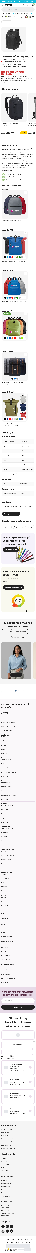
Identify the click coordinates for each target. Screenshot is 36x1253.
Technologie (6, 827)
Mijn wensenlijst (6, 1193)
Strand (3, 901)
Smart (3, 841)
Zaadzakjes (5, 970)
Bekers (3, 749)
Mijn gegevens (6, 1183)
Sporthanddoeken (7, 855)
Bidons (3, 745)
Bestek (3, 951)
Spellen (3, 924)
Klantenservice (8, 1125)
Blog (2, 1167)
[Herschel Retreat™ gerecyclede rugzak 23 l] (15, 366)
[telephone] (24, 5)
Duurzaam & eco (7, 964)
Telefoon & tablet (7, 828)
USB (2, 845)
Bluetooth (4, 832)
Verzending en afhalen (9, 1139)
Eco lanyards (5, 974)
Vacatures (4, 1170)
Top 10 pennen (6, 760)
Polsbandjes (5, 714)
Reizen (3, 920)
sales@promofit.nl (15, 80)
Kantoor (4, 804)
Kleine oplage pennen (8, 772)
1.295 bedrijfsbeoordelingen (11, 64)
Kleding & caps (7, 872)
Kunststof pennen (7, 768)
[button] (12, 16)
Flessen (3, 737)
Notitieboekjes (6, 814)
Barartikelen (5, 947)
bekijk (23, 132)
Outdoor (4, 895)
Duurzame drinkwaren (8, 978)
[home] (9, 5)
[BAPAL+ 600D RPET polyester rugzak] (15, 285)
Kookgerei (4, 943)
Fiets (3, 914)
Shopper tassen (6, 791)
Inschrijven (18, 1007)
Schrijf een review (11, 514)
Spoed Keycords (6, 730)
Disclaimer (19, 1242)
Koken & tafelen (7, 941)
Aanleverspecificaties (8, 1142)
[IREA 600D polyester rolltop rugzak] (15, 245)
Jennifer (16, 675)
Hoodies (4, 887)
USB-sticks (4, 809)
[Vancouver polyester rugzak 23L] (15, 204)
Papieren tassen (6, 787)
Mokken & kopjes (7, 741)
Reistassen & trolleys (8, 795)
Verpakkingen (6, 959)
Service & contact (7, 1129)
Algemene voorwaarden (25, 1239)
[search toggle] (32, 9)
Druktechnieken (6, 1145)
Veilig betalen (6, 1136)
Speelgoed (5, 928)
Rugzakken (5, 799)
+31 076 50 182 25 (7, 83)
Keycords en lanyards (8, 722)
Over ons (4, 1161)
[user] (28, 5)
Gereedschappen (7, 937)
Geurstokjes (5, 868)
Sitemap (29, 1242)
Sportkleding (5, 851)
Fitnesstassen (6, 859)
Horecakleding (6, 955)
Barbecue (4, 905)
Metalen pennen (6, 764)
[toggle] (2, 5)
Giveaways (5, 712)
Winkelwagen (5, 1196)
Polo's (3, 882)
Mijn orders (5, 1190)
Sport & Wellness (7, 849)
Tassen (4, 781)
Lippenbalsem (6, 864)
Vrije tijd (4, 918)
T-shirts (3, 874)
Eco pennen (5, 776)
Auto (3, 909)
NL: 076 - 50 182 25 (7, 1056)
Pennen (4, 758)
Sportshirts (5, 878)
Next (25, 257)
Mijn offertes (5, 1187)
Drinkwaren (5, 735)
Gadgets (4, 837)
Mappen (4, 818)
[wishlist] (25, 94)
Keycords (4, 718)
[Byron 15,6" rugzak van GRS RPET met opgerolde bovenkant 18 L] (15, 407)
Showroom (5, 1164)
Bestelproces (5, 1133)
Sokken (3, 891)
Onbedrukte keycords (8, 726)
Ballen (3, 932)
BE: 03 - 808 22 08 (7, 1058)
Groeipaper (5, 966)
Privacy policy (9, 1242)
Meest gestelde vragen (9, 1148)
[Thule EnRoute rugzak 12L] (14, 107)
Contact (4, 1158)
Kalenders (4, 822)
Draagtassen (5, 783)
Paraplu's (4, 897)
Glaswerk (4, 753)
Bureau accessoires (8, 805)
